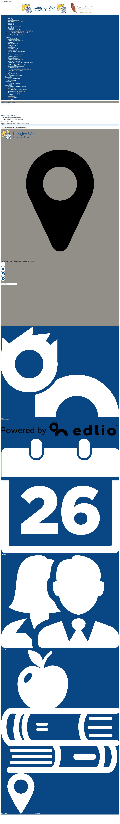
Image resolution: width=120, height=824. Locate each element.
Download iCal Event (23, 123)
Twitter (2, 108)
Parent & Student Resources (15, 70)
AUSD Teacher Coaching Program (17, 89)
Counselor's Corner (13, 58)
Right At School (12, 74)
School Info (11, 99)
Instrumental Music (13, 43)
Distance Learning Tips (14, 93)
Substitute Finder (12, 97)
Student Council (12, 50)
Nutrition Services (13, 67)
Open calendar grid (21, 127)
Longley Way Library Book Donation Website (20, 62)
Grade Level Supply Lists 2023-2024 (18, 32)
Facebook (2, 106)
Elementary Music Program (15, 40)
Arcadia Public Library (14, 78)
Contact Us (11, 23)
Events (2, 124)
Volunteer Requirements (14, 56)
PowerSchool (11, 47)
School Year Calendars (14, 83)
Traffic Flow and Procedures (16, 36)
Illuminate (10, 42)
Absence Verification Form (15, 55)
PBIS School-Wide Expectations (17, 34)
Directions (37, 813)
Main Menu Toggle (6, 15)
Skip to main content (6, 1)
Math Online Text (13, 45)
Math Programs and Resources (16, 64)
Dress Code (11, 28)
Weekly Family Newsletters (15, 21)
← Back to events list (8, 127)
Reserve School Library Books (16, 51)
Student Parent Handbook (15, 75)
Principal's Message (13, 20)
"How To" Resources (14, 61)
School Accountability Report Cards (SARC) (20, 31)
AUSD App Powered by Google (17, 86)
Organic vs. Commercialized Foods (21, 69)
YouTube (2, 113)
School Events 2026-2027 (15, 26)
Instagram (2, 111)
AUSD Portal (11, 88)
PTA (9, 72)
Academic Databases (13, 39)
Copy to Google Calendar (8, 123)
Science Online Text (13, 48)
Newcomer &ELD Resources (16, 66)
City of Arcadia (12, 80)
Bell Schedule (11, 24)
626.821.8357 (31, 261)
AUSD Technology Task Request (17, 91)
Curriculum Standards (14, 29)
